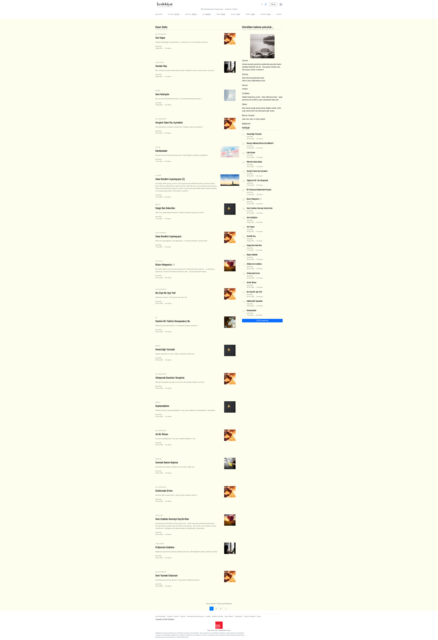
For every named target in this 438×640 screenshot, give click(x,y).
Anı (156, 317)
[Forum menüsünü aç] (282, 14)
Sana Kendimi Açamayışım (168, 236)
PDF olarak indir (263, 320)
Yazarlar (170, 616)
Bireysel (157, 204)
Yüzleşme (158, 175)
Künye (259, 616)
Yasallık (208, 616)
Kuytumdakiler (162, 405)
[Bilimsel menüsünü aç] (271, 14)
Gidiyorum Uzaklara (164, 547)
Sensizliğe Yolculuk (165, 349)
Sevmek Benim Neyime (166, 462)
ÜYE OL (273, 4)
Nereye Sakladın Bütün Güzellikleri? (260, 143)
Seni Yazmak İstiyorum (166, 575)
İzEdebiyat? (239, 616)
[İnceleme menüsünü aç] (180, 14)
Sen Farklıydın (162, 94)
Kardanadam (161, 150)
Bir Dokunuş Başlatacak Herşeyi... (259, 189)
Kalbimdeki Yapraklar (255, 301)
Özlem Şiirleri (159, 62)
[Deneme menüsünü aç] (197, 14)
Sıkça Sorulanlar (250, 616)
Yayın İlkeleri (229, 616)
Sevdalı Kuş (161, 66)
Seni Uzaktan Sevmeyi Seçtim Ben (172, 518)
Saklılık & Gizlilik (217, 616)
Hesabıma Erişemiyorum (195, 616)
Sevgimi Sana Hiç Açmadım (169, 122)
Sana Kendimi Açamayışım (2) (170, 179)
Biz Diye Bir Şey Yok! (165, 292)
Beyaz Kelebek (252, 255)
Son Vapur (160, 37)
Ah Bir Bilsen (161, 434)
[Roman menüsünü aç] (241, 14)
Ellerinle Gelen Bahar (254, 162)
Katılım (176, 616)
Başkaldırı (158, 459)
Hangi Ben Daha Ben (165, 208)
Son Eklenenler (160, 616)
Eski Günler (251, 152)
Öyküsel (157, 147)
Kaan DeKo (158, 46)
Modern (157, 91)
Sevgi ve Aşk (159, 261)
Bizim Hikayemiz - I (164, 264)
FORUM (278, 14)
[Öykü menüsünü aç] (226, 14)
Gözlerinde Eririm (164, 490)
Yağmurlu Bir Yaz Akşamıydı (257, 180)
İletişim (183, 616)
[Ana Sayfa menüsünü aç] (163, 14)
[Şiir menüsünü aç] (211, 14)
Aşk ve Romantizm (160, 34)
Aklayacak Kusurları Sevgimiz (169, 377)
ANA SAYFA (158, 14)
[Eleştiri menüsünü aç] (256, 14)
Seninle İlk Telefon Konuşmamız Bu (172, 321)
